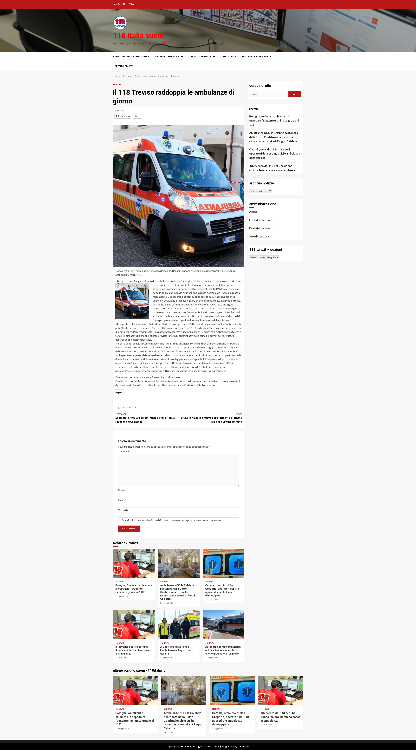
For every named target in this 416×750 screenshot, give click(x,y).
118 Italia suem (138, 35)
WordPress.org (259, 236)
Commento (125, 451)
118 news (117, 85)
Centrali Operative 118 (169, 56)
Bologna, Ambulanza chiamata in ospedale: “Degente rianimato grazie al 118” (134, 563)
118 (125, 407)
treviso (132, 407)
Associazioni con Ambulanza (131, 56)
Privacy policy (124, 66)
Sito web (123, 510)
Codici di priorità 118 (202, 56)
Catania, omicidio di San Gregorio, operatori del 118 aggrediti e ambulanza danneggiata (223, 563)
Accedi (253, 211)
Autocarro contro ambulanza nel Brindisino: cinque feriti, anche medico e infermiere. (223, 624)
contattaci (228, 56)
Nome (122, 490)
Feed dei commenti (261, 228)
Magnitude (227, 746)
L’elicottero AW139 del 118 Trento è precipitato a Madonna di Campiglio (145, 417)
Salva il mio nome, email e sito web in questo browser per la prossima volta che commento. (171, 520)
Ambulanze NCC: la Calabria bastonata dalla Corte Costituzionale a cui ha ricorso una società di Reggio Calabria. (178, 563)
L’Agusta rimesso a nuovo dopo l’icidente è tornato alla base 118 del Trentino (211, 417)
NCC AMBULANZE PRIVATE (256, 56)
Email (122, 500)
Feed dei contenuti (261, 220)
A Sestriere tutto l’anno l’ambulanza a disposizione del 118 (178, 624)
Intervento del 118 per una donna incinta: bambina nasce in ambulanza (134, 624)
